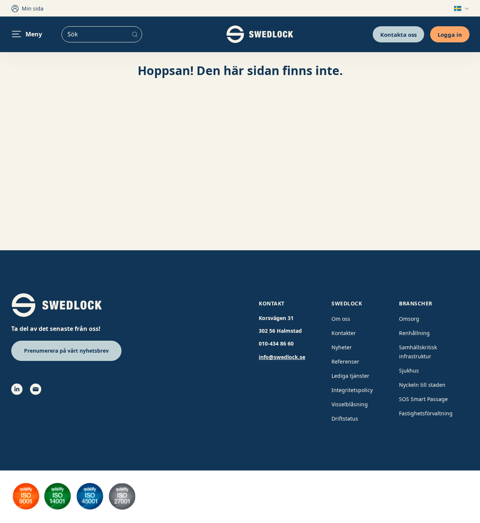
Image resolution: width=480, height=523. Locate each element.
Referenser (345, 361)
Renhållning (414, 333)
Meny (34, 34)
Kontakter (344, 333)
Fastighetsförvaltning (426, 413)
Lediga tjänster (350, 375)
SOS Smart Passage (423, 399)
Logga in (450, 34)
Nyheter (342, 347)
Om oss (341, 318)
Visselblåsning (350, 404)
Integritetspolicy (352, 390)
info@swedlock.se (282, 357)
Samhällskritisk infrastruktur (418, 352)
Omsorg (409, 318)
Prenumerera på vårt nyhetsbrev (66, 350)
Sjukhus (409, 370)
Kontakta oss (398, 34)
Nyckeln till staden (422, 384)
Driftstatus (345, 418)
